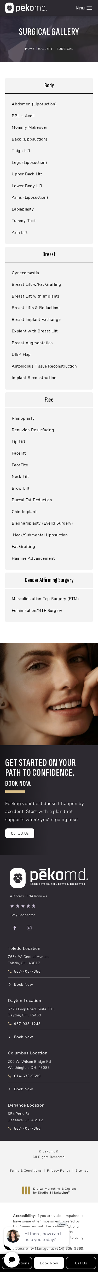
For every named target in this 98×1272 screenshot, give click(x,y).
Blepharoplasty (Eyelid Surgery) (42, 523)
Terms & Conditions (26, 1170)
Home (29, 49)
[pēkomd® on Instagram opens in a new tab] (29, 928)
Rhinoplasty (23, 418)
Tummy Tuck (24, 220)
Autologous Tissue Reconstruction (44, 366)
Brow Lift (21, 488)
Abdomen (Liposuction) (34, 103)
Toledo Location (24, 948)
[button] (89, 8)
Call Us (81, 1262)
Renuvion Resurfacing (33, 429)
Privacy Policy (58, 1170)
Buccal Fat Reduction (32, 499)
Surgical (65, 49)
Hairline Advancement (33, 558)
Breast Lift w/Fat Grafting (36, 284)
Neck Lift (20, 476)
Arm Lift (19, 232)
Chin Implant (24, 511)
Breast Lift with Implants (36, 296)
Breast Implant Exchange (36, 319)
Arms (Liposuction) (30, 197)
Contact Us (19, 833)
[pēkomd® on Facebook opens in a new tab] (15, 928)
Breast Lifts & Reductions (36, 307)
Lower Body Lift (27, 185)
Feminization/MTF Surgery (37, 610)
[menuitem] (15, 928)
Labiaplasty (23, 209)
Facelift (19, 453)
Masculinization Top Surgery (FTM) (45, 598)
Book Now (23, 984)
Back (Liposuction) (29, 139)
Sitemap (82, 1170)
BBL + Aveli (23, 115)
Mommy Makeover (29, 127)
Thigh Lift (21, 150)
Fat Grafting (23, 546)
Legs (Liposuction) (29, 162)
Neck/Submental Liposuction (40, 534)
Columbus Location (28, 1052)
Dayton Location (24, 1000)
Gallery (45, 49)
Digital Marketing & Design (54, 1191)
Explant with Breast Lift (35, 330)
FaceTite (20, 464)
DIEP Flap (21, 354)
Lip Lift (18, 441)
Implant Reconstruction (34, 377)
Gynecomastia (25, 272)
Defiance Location (26, 1105)
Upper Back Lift (27, 173)
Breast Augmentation (32, 342)
